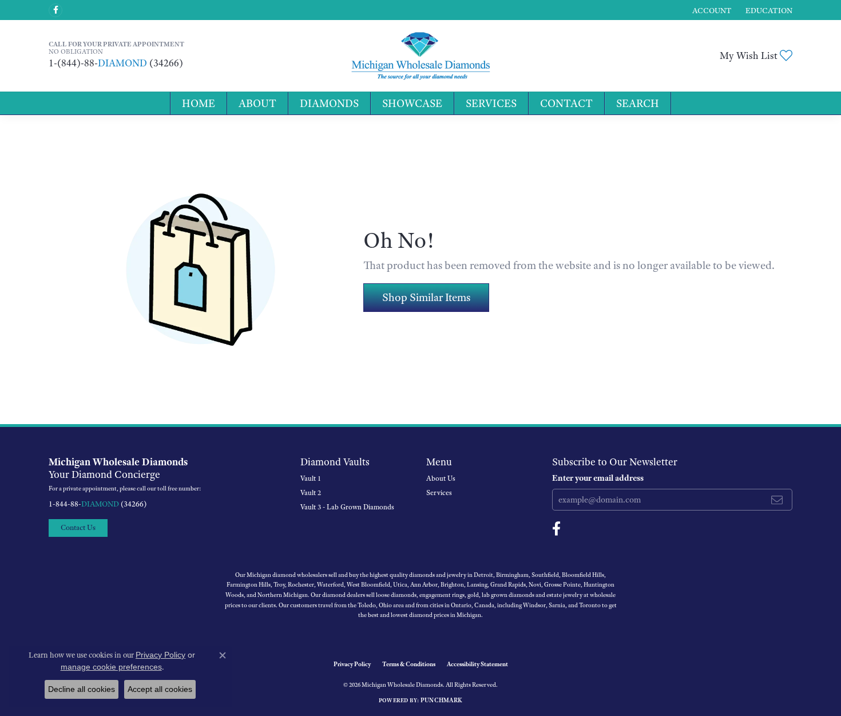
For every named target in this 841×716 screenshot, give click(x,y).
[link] (767, 10)
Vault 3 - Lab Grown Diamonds (347, 507)
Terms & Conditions (408, 664)
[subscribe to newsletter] (777, 499)
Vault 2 (310, 492)
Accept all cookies (160, 689)
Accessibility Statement (477, 664)
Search (637, 103)
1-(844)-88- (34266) (116, 63)
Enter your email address (598, 478)
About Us (440, 478)
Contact (566, 103)
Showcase (412, 103)
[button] (711, 10)
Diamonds (329, 103)
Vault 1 (310, 478)
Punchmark (441, 700)
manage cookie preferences (111, 666)
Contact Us (78, 527)
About (257, 103)
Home (198, 103)
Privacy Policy (352, 664)
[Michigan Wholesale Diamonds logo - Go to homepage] (420, 56)
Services (491, 103)
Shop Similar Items (426, 297)
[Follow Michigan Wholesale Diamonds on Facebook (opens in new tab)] (55, 10)
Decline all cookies (81, 689)
